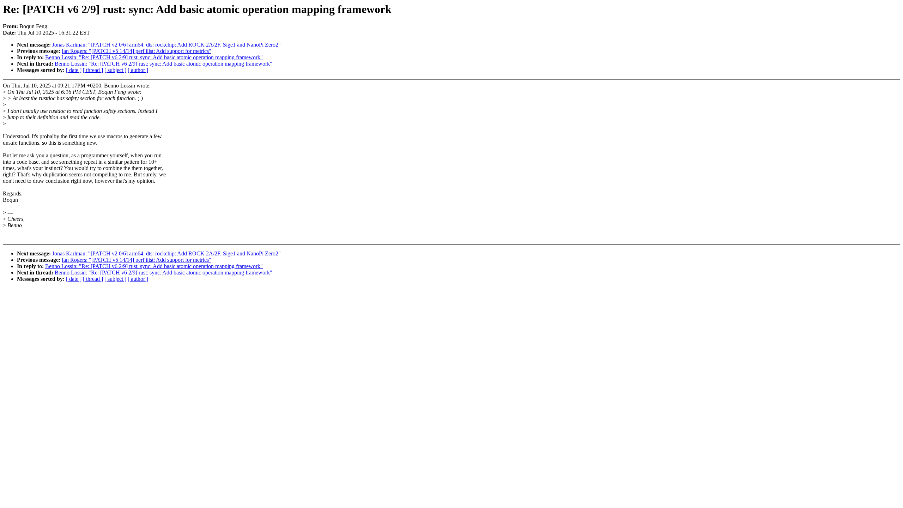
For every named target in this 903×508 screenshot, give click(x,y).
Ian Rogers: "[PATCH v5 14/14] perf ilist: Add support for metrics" (136, 51)
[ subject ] (115, 70)
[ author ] (138, 70)
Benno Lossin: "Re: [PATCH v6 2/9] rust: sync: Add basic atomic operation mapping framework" (154, 57)
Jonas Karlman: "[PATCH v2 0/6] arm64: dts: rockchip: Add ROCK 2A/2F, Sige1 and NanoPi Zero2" (166, 45)
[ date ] (73, 70)
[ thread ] (93, 70)
